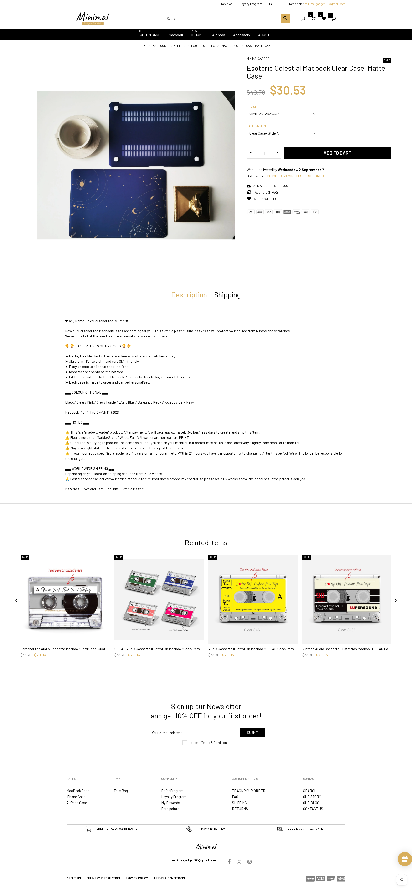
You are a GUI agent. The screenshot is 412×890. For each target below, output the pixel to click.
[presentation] (16, 600)
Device (252, 107)
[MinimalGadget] (93, 18)
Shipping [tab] (227, 294)
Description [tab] (189, 294)
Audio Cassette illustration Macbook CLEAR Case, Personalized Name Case (253, 649)
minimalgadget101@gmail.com (325, 4)
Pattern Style (258, 126)
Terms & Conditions (214, 742)
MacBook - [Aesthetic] (169, 46)
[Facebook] (229, 862)
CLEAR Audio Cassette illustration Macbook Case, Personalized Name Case (159, 649)
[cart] (334, 19)
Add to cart (337, 153)
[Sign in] (303, 18)
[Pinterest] (249, 862)
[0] (314, 18)
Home (144, 46)
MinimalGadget (258, 58)
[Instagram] (239, 862)
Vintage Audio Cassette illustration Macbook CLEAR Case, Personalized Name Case (346, 649)
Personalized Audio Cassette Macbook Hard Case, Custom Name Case (65, 649)
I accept (209, 742)
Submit (252, 732)
